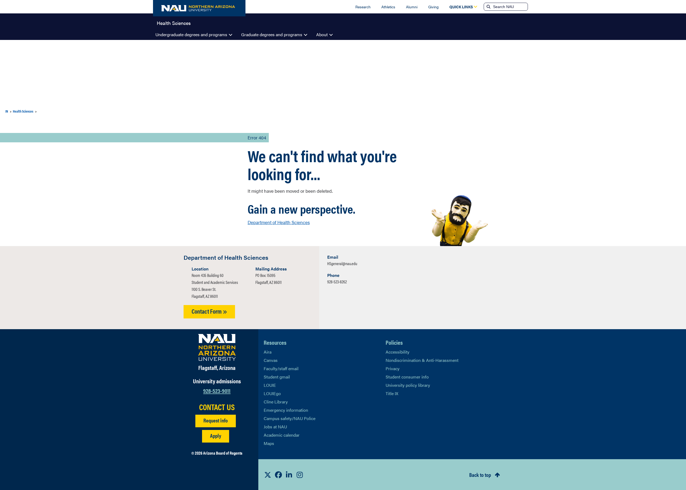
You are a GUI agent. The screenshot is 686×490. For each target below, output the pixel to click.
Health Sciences (174, 22)
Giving (433, 6)
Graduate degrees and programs (271, 34)
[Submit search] (488, 6)
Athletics (388, 6)
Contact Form (207, 311)
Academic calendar (282, 434)
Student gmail (277, 376)
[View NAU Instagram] (299, 474)
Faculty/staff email (281, 368)
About (322, 34)
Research (363, 6)
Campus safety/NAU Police (289, 418)
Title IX (392, 393)
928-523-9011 (216, 390)
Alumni (411, 6)
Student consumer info (407, 376)
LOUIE (270, 385)
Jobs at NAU (275, 426)
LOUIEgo (272, 393)
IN (6, 111)
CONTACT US (217, 407)
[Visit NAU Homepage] (217, 347)
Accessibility (397, 351)
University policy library (408, 385)
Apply (215, 435)
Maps (269, 443)
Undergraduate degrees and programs (191, 34)
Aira (267, 351)
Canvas (271, 360)
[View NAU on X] (267, 474)
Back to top (480, 474)
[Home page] (199, 8)
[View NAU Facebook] (278, 474)
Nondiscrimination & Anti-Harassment (422, 360)
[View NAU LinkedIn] (289, 474)
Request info (215, 420)
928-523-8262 (337, 282)
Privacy (393, 368)
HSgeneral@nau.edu (342, 263)
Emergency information (286, 410)
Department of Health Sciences (279, 222)
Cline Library (276, 401)
